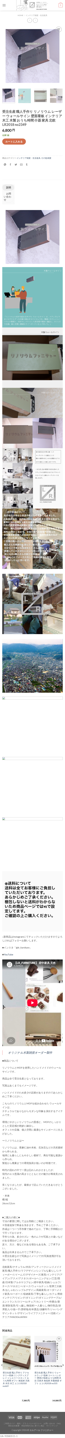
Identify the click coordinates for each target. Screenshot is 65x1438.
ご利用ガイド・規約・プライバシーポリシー (22, 1423)
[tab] (8, 187)
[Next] (57, 56)
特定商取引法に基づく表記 (32, 1426)
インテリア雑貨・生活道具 (36, 15)
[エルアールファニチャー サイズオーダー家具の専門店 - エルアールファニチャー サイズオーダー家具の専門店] (32, 5)
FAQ (59, 1423)
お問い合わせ (7, 196)
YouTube (8, 954)
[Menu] (4, 5)
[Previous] (7, 56)
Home (20, 15)
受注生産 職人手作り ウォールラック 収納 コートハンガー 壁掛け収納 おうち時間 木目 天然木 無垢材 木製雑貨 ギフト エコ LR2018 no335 (48, 1378)
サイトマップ (52, 1426)
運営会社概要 (14, 1426)
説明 (8, 187)
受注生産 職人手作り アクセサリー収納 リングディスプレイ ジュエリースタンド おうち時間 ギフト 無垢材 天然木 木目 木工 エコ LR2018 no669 (16, 1379)
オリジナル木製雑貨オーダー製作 (30, 1052)
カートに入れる (14, 141)
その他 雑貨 (46, 158)
